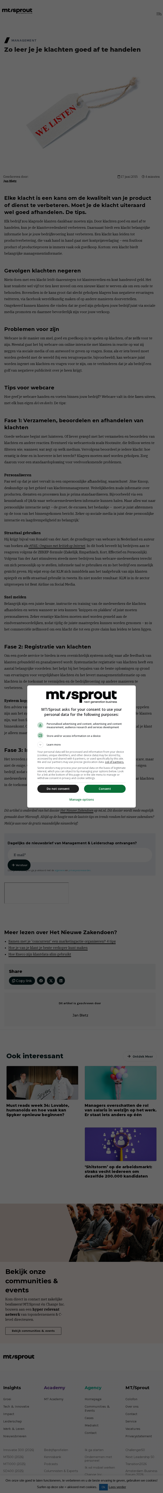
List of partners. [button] (114, 762)
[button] (81, 745)
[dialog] (81, 746)
